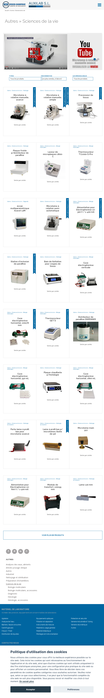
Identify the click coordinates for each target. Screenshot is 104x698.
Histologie (25, 90)
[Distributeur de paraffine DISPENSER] (85, 331)
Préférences (73, 689)
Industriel (10, 574)
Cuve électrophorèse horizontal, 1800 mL (85, 376)
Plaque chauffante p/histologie (53, 373)
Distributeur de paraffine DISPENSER (86, 318)
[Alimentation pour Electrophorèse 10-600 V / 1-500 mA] (19, 501)
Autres (12, 10)
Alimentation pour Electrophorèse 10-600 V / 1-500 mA (19, 487)
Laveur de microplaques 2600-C (53, 154)
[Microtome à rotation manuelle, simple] (52, 112)
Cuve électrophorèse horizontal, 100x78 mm (20, 321)
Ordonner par (46, 76)
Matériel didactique (43, 631)
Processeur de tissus (86, 96)
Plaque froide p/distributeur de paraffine (20, 152)
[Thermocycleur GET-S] (52, 332)
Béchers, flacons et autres (11, 625)
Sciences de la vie (17, 90)
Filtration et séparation (44, 622)
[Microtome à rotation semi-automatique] (52, 222)
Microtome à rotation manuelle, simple (53, 97)
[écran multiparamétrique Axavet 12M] (19, 222)
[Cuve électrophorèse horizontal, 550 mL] (19, 390)
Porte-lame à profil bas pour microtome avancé (19, 431)
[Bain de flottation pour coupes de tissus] (52, 278)
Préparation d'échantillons (17, 580)
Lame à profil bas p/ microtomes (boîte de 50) (53, 431)
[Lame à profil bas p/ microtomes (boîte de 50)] (52, 446)
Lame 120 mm (86, 485)
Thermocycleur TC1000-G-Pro (86, 153)
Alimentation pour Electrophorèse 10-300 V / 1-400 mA (85, 209)
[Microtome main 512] (85, 442)
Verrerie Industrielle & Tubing (82, 622)
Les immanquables (80, 76)
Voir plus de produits (53, 535)
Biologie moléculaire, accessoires (22, 590)
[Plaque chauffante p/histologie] (52, 387)
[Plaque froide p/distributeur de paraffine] (19, 167)
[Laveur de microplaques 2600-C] (52, 168)
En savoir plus (27, 681)
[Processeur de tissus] (85, 109)
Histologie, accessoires (18, 600)
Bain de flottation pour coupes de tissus (52, 263)
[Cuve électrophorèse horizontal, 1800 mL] (85, 390)
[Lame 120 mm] (85, 497)
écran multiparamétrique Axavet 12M (19, 208)
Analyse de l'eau (8, 622)
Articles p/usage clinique (16, 567)
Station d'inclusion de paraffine (20, 262)
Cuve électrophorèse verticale (86, 265)
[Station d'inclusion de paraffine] (19, 276)
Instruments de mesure (45, 625)
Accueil (7, 10)
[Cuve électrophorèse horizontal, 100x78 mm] (19, 337)
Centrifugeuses (7, 628)
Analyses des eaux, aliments (18, 564)
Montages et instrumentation (47, 634)
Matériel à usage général (45, 628)
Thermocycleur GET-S (53, 319)
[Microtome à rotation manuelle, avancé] (19, 112)
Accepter (30, 689)
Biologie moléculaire (17, 587)
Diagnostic (25, 201)
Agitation (5, 618)
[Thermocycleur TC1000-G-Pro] (85, 166)
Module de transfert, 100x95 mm (52, 487)
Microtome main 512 (86, 429)
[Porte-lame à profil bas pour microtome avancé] (19, 446)
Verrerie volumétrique (79, 625)
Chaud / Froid (7, 631)
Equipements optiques (44, 618)
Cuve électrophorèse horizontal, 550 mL (20, 376)
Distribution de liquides (10, 634)
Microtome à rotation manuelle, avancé (20, 97)
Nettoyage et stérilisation (17, 577)
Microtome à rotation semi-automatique (53, 208)
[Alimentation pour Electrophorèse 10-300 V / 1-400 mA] (85, 224)
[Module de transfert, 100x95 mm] (52, 501)
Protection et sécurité (79, 618)
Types (11, 76)
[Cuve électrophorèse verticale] (85, 279)
